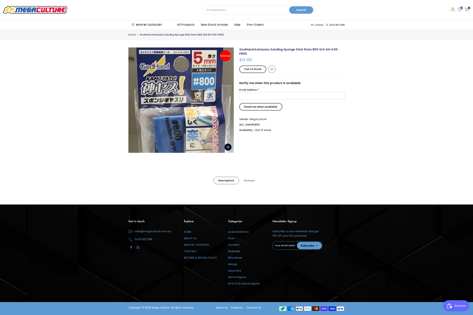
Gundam (234, 245)
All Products (185, 25)
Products (237, 307)
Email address (249, 90)
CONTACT (190, 251)
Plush (231, 238)
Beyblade (234, 251)
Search (301, 10)
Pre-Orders (255, 25)
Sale (237, 25)
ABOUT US (190, 238)
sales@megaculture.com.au (153, 231)
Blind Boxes (235, 258)
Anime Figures (237, 277)
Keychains (234, 271)
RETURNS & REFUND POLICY (200, 258)
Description (226, 180)
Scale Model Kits (238, 232)
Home (132, 34)
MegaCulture (258, 119)
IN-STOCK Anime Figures (244, 283)
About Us (221, 307)
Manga (232, 264)
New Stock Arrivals (214, 25)
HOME (187, 232)
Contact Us (253, 307)
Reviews (249, 180)
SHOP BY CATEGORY (196, 245)
